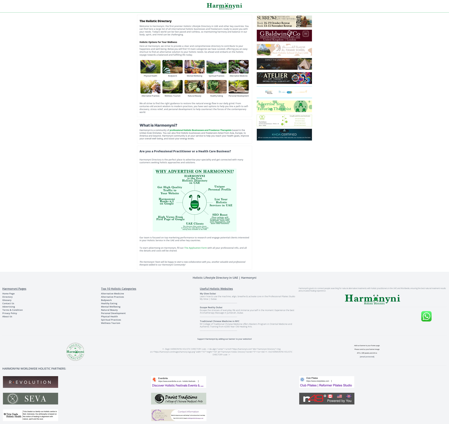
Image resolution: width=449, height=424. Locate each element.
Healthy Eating (109, 303)
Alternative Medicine (112, 293)
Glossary (6, 300)
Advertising (8, 306)
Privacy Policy (9, 313)
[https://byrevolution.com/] (76, 382)
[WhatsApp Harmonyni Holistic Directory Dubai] (426, 316)
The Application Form (195, 247)
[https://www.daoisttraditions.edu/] (224, 398)
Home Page (8, 293)
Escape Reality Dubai (211, 307)
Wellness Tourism (110, 323)
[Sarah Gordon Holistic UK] (225, 415)
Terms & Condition (12, 309)
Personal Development (113, 313)
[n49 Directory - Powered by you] (372, 398)
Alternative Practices (112, 296)
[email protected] (367, 357)
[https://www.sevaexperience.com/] (76, 398)
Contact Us (8, 303)
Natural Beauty (109, 309)
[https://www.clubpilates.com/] (372, 382)
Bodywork (106, 300)
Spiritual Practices (111, 319)
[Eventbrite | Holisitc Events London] (224, 382)
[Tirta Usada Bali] (76, 415)
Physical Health (109, 316)
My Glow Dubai (208, 293)
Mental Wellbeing (110, 306)
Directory (7, 296)
